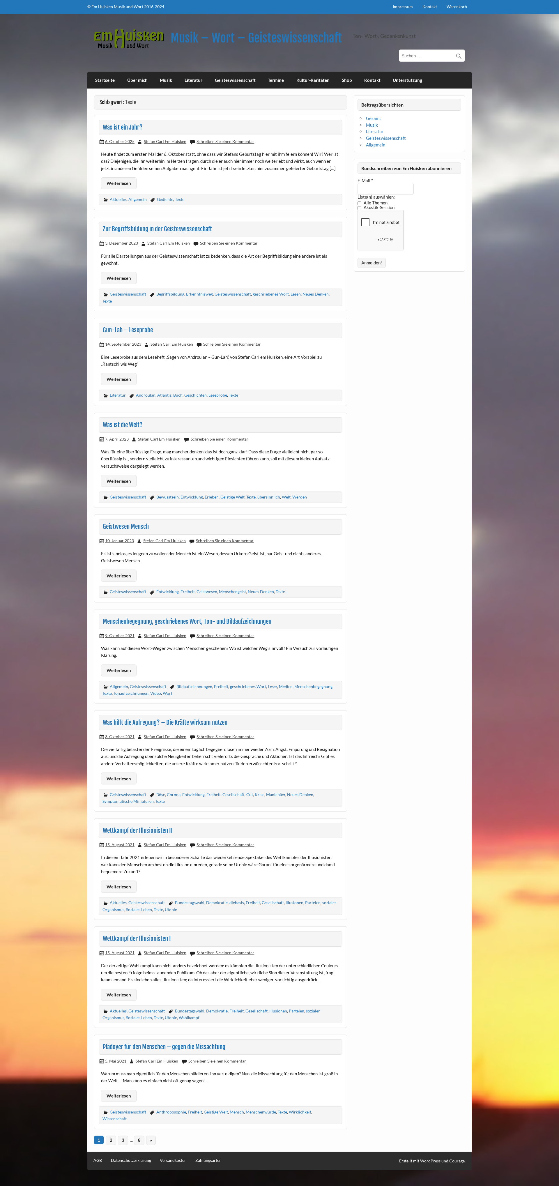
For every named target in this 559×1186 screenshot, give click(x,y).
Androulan (145, 395)
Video (155, 693)
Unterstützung (407, 80)
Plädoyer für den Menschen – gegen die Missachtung (164, 1047)
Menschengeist (232, 591)
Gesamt (373, 118)
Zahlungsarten (208, 1160)
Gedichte (165, 199)
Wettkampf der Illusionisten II (138, 830)
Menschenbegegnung (313, 686)
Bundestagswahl (189, 902)
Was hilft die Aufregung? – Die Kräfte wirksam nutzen (165, 722)
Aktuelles (118, 199)
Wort (167, 693)
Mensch (237, 1111)
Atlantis (164, 395)
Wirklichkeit (300, 1111)
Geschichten (195, 395)
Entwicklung (192, 496)
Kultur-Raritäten (313, 80)
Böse (160, 794)
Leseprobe (217, 395)
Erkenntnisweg (199, 293)
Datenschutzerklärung (131, 1160)
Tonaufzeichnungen (131, 693)
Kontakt (429, 6)
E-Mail (365, 180)
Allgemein (137, 199)
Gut (249, 794)
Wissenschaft (114, 1118)
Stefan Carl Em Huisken (165, 141)
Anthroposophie (171, 1111)
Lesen (296, 293)
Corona (174, 794)
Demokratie (217, 902)
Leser (272, 686)
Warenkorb (457, 6)
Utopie (171, 909)
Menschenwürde (261, 1111)
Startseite (105, 80)
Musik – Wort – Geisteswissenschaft (256, 38)
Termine (276, 80)
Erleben (212, 496)
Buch (178, 395)
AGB (97, 1160)
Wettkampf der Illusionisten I (137, 938)
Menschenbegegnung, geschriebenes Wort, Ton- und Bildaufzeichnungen (187, 621)
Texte (179, 199)
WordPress (430, 1160)
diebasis (236, 902)
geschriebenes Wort (271, 293)
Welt (286, 496)
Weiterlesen (119, 183)
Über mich (137, 80)
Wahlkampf (189, 1017)
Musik (166, 80)
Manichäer (275, 794)
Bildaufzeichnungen (194, 686)
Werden (299, 496)
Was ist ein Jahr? (123, 127)
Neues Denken (316, 293)
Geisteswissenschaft (235, 80)
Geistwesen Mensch (126, 526)
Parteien (313, 902)
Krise (259, 794)
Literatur (193, 80)
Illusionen (294, 902)
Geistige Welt (232, 496)
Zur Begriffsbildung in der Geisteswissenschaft (157, 229)
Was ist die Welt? (123, 425)
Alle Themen (375, 203)
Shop (347, 80)
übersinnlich (268, 496)
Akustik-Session (379, 207)
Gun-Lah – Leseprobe (128, 330)
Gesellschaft (233, 794)
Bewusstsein (167, 496)
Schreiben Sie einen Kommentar (225, 141)
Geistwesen (207, 591)
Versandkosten (173, 1160)
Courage (457, 1160)
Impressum (403, 6)
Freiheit (188, 591)
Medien (286, 686)
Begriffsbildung (170, 293)
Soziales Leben (139, 909)
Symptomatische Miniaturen (128, 801)
